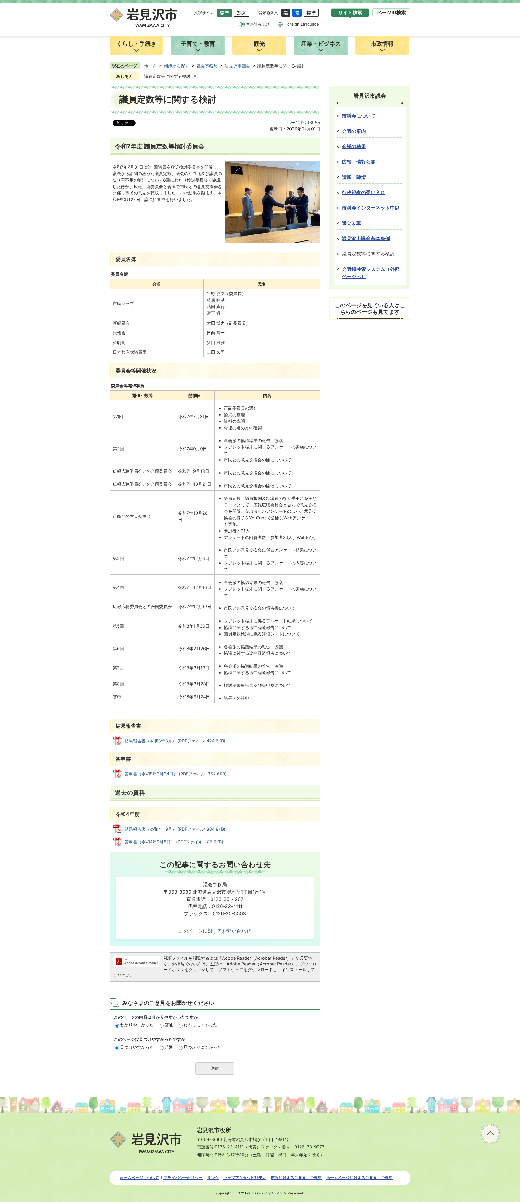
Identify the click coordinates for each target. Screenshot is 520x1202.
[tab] (350, 12)
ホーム (150, 65)
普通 (169, 1024)
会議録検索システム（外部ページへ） (371, 272)
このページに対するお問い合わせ (215, 931)
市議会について (359, 116)
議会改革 (351, 223)
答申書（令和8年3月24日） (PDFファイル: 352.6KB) (176, 773)
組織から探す (176, 65)
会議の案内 (354, 131)
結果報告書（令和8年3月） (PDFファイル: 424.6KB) (175, 740)
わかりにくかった (200, 1024)
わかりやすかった (137, 1024)
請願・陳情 (354, 177)
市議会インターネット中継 (371, 208)
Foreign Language (302, 24)
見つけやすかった (137, 1047)
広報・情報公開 (359, 162)
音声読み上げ (258, 24)
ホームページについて (139, 1177)
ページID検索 (391, 12)
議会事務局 (207, 65)
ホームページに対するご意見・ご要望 (359, 1177)
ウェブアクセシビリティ (244, 1177)
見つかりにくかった (202, 1047)
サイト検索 (350, 12)
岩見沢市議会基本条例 (366, 238)
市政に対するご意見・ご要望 (296, 1177)
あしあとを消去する (195, 76)
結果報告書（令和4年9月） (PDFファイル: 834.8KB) (175, 829)
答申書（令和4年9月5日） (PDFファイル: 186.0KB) (174, 841)
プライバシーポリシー (183, 1177)
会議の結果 (354, 146)
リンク (213, 1177)
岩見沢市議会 (237, 65)
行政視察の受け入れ (363, 192)
